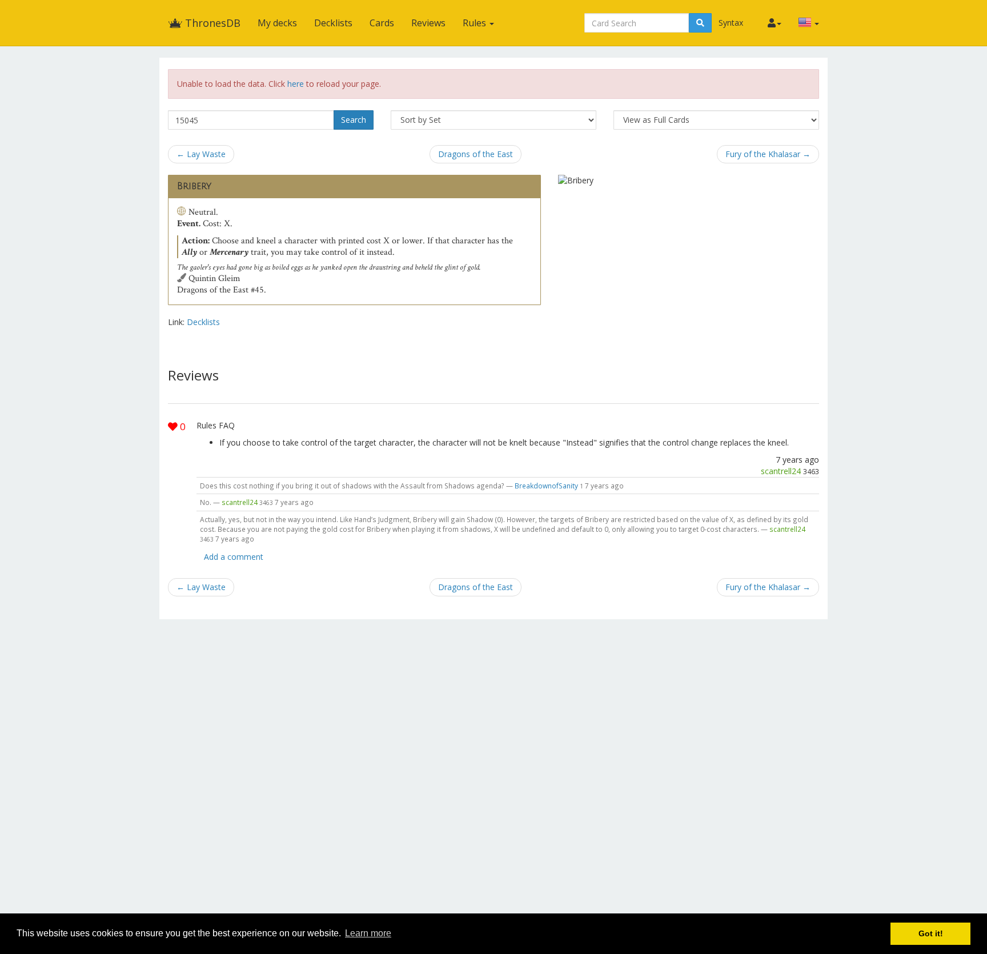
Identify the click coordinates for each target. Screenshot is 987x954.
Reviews (428, 23)
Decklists (333, 23)
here (295, 83)
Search (353, 119)
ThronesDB (211, 23)
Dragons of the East (475, 154)
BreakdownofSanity (546, 485)
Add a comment (233, 556)
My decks (277, 23)
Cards (382, 23)
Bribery (194, 186)
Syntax (731, 22)
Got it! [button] (930, 933)
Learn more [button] (368, 933)
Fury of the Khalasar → (768, 154)
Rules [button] (475, 23)
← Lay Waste (201, 154)
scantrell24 (781, 471)
